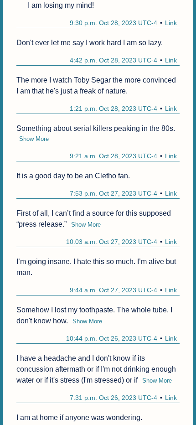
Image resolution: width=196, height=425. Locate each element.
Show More (34, 138)
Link (171, 22)
